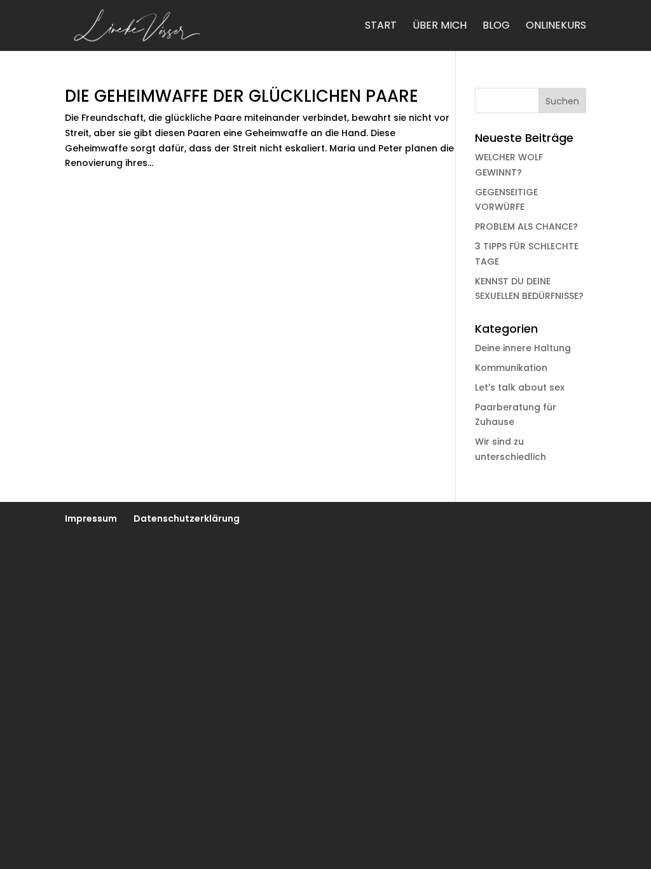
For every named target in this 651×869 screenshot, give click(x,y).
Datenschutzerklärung (187, 518)
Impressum (91, 518)
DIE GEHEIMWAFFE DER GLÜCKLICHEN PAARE (241, 96)
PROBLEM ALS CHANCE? (526, 226)
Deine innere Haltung (523, 348)
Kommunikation (511, 367)
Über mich (440, 26)
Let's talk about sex (520, 387)
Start (381, 26)
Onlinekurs (556, 26)
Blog (496, 26)
